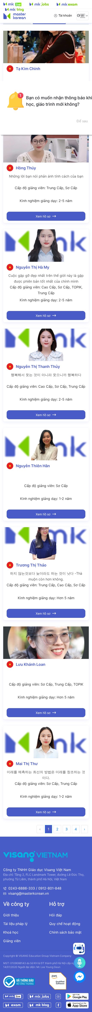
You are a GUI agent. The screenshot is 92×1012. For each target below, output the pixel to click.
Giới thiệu (11, 915)
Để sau (82, 121)
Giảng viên (12, 941)
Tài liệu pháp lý (15, 924)
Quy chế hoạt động (64, 924)
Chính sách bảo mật (65, 932)
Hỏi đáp (55, 915)
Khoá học (10, 932)
